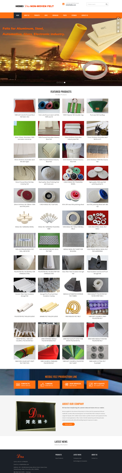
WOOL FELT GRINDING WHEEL (24, 211)
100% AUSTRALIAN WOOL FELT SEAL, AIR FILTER (24, 234)
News (46, 15)
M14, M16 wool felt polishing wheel (73, 188)
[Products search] (107, 4)
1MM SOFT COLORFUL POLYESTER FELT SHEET (73, 346)
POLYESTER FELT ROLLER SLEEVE (25, 300)
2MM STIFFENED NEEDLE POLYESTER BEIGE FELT (49, 324)
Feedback (74, 15)
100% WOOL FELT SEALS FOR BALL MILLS (73, 212)
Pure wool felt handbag (97, 99)
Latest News (77, 439)
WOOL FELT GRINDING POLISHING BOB (48, 212)
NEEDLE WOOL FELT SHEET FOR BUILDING (73, 234)
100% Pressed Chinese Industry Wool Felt (49, 145)
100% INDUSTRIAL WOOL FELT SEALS (97, 212)
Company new (77, 442)
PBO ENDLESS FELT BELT (73, 300)
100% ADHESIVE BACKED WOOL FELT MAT (49, 234)
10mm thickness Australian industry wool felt (73, 122)
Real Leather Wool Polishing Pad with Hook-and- (49, 167)
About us (26, 15)
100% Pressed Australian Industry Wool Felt (48, 122)
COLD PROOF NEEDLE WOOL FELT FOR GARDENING (97, 234)
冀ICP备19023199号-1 (57, 468)
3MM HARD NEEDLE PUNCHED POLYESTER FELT (97, 324)
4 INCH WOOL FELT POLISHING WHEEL (73, 167)
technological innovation (80, 445)
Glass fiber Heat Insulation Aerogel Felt (73, 257)
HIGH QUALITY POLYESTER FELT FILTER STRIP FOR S (97, 279)
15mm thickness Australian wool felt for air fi (97, 122)
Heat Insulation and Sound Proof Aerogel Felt (97, 257)
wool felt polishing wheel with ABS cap (97, 189)
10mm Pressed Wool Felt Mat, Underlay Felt (24, 167)
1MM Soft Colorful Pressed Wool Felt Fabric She (25, 100)
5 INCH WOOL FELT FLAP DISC (49, 188)
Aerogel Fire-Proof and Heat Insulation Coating (49, 279)
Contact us (85, 15)
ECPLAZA (65, 468)
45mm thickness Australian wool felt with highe (24, 145)
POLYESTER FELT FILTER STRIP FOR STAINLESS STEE (48, 257)
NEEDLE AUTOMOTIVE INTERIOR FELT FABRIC (73, 279)
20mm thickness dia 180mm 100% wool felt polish (24, 189)
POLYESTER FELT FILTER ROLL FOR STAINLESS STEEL (24, 257)
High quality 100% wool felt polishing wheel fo (97, 167)
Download (55, 15)
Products (37, 15)
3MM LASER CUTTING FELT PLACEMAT (97, 346)
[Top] (118, 32)
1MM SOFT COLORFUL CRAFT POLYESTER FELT (97, 301)
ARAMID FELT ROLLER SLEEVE (49, 300)
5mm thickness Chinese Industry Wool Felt (73, 145)
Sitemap (28, 456)
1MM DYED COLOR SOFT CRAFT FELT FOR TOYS (24, 346)
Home (17, 15)
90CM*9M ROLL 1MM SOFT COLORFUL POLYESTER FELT (24, 324)
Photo (65, 15)
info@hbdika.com (71, 5)
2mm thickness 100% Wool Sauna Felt (97, 145)
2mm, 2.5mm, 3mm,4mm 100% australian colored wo (24, 122)
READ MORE (68, 408)
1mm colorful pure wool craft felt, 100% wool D (48, 100)
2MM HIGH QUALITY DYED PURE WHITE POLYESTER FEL (73, 324)
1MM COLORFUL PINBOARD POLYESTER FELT (48, 346)
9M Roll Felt (71, 468)
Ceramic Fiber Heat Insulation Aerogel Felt (24, 279)
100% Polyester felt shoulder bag (73, 99)
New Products (59, 442)
